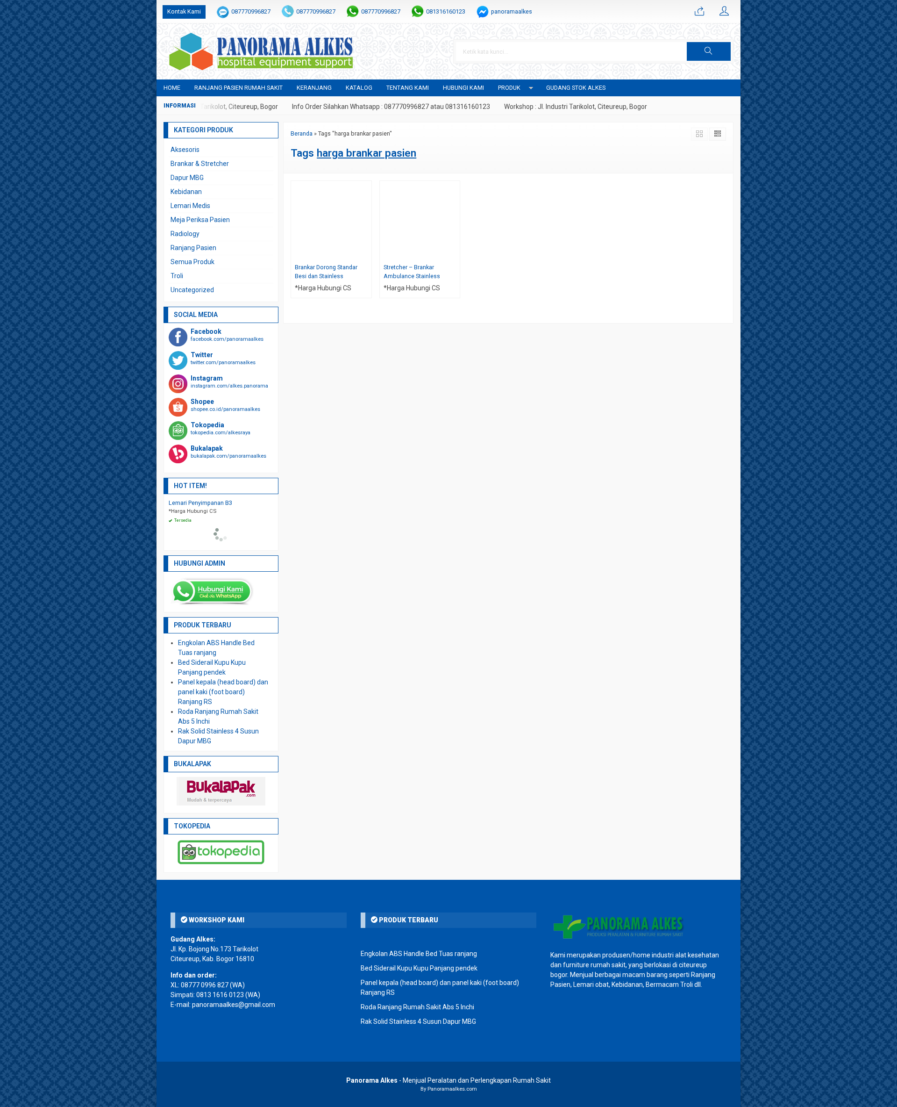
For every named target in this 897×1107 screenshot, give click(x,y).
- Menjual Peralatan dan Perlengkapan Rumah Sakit (448, 1080)
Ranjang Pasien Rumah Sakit (238, 87)
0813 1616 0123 (220, 995)
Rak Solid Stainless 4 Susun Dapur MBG (418, 1021)
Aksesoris (185, 149)
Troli (177, 276)
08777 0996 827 (204, 985)
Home (172, 87)
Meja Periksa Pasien (200, 219)
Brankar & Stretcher (200, 163)
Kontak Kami (184, 11)
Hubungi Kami (463, 87)
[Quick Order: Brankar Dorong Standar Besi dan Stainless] (365, 254)
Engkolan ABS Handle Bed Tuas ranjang (419, 953)
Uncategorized (192, 290)
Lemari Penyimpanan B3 (200, 502)
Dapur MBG (187, 177)
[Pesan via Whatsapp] (699, 11)
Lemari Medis (190, 205)
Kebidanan (186, 191)
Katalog (359, 87)
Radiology (185, 233)
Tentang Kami (407, 87)
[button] (709, 51)
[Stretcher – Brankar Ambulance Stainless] (420, 220)
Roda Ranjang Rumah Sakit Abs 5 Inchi (417, 1007)
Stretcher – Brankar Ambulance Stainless (412, 272)
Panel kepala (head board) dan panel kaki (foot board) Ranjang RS (223, 691)
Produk (509, 87)
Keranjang (314, 87)
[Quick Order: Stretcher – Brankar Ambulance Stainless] (454, 254)
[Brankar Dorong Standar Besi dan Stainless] (331, 220)
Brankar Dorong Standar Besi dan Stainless (326, 272)
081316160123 (445, 11)
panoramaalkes (511, 11)
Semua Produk (192, 262)
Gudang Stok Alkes (575, 87)
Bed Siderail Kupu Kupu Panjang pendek (419, 968)
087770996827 (251, 11)
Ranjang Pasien (193, 248)
